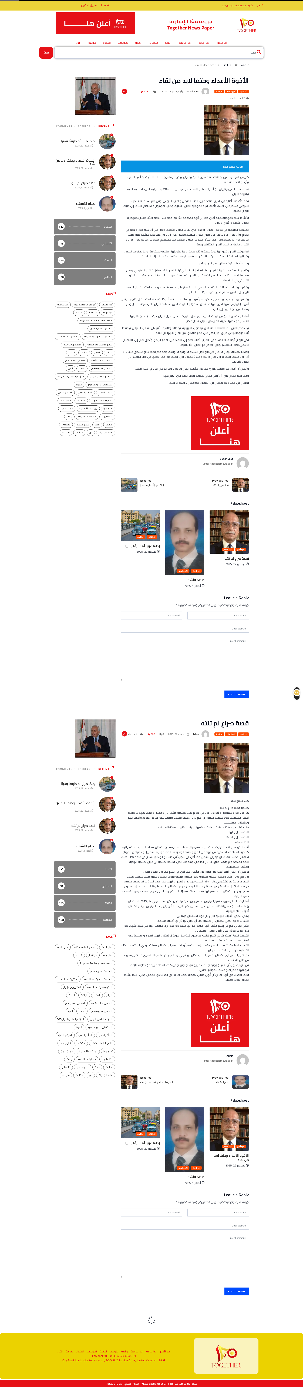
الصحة (138, 42)
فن (90, 432)
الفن (78, 42)
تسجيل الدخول (89, 5)
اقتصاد (107, 42)
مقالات (185, 537)
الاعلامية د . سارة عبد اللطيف (98, 336)
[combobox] (159, 52)
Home (243, 65)
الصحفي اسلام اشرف (102, 360)
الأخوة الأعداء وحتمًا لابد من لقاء (76, 162)
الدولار (109, 352)
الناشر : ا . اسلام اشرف (102, 400)
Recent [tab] (103, 126)
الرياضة (84, 352)
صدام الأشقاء (239, 580)
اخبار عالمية (62, 304)
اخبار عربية (108, 312)
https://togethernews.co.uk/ (218, 463)
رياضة (168, 42)
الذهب (97, 352)
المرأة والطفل (106, 392)
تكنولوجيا (123, 42)
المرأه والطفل (85, 392)
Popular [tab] (84, 126)
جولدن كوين (67, 408)
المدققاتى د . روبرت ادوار (100, 384)
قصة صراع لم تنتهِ (245, 5)
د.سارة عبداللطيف (87, 416)
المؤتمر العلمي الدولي (101, 376)
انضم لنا (105, 5)
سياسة (92, 42)
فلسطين (66, 424)
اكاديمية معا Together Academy (96, 320)
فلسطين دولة (106, 432)
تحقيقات (81, 400)
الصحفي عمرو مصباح (102, 368)
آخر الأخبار (222, 42)
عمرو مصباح (82, 424)
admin (196, 734)
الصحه (82, 368)
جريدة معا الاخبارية (88, 408)
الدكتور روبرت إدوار (72, 344)
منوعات (153, 42)
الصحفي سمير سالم (75, 360)
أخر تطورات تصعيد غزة (85, 304)
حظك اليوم (107, 416)
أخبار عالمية (185, 42)
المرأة (79, 384)
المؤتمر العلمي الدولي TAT (70, 376)
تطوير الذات (65, 400)
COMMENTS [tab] (64, 126)
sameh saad (192, 91)
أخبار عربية (204, 42)
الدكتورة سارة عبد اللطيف (100, 344)
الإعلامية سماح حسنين (101, 328)
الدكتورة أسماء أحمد (67, 336)
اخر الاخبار (93, 312)
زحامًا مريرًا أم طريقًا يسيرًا (187, 546)
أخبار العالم (231, 91)
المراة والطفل (65, 392)
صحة (97, 424)
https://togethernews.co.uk (218, 1060)
